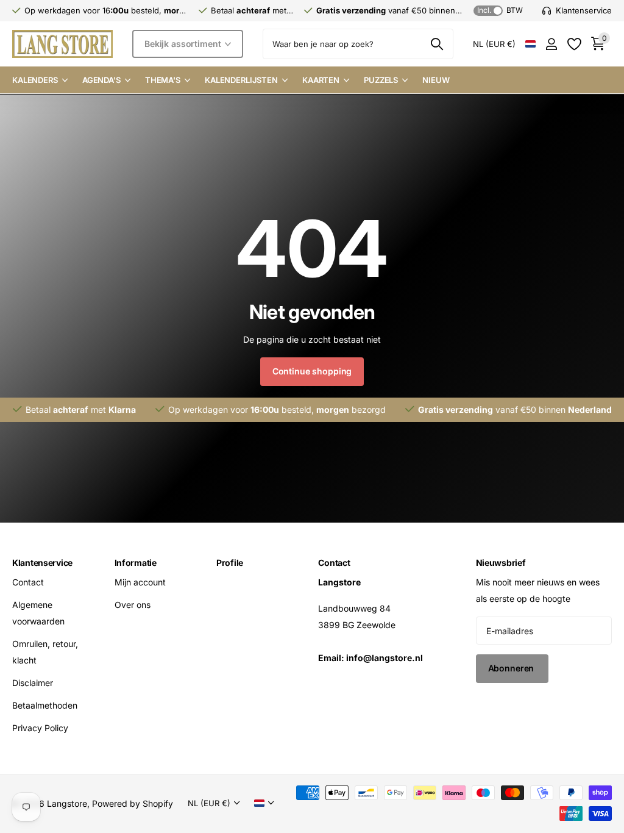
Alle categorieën (40, 81)
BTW (500, 10)
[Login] (551, 44)
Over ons (133, 604)
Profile (229, 562)
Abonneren (512, 668)
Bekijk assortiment (183, 43)
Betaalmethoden (44, 705)
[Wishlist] (574, 44)
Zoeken (436, 44)
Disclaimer (32, 682)
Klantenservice (42, 562)
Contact (28, 582)
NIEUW (435, 80)
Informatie (136, 562)
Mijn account (140, 582)
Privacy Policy (40, 728)
